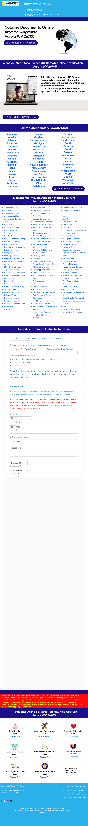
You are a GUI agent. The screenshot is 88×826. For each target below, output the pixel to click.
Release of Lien (10, 295)
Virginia (68, 167)
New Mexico (39, 170)
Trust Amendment (40, 233)
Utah (68, 161)
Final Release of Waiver (42, 295)
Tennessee (68, 155)
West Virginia (68, 175)
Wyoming (68, 182)
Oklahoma (39, 186)
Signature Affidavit (40, 213)
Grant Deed (37, 298)
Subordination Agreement (43, 222)
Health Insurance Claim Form (44, 301)
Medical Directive (70, 236)
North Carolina (39, 176)
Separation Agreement (42, 207)
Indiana (12, 173)
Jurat (65, 216)
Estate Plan (37, 289)
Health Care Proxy (11, 244)
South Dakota (68, 151)
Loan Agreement (11, 256)
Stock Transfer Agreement (73, 298)
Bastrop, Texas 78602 (10, 793)
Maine (38, 134)
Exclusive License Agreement (44, 292)
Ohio (39, 183)
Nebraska (38, 158)
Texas (68, 158)
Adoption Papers (11, 207)
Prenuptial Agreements (45, 751)
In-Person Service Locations (74, 790)
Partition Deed (68, 258)
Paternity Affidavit (70, 261)
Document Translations (44, 731)
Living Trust (8, 253)
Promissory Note (11, 284)
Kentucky (12, 183)
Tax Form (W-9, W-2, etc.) (43, 224)
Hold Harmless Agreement (14, 247)
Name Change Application (14, 272)
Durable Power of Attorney (14, 239)
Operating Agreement (71, 250)
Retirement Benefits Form (14, 304)
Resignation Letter (11, 301)
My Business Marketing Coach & (42, 808)
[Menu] (82, 6)
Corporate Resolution (41, 272)
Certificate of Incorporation (14, 227)
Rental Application (70, 287)
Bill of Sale (8, 224)
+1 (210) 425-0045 (33, 10)
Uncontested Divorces (73, 751)
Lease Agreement (11, 250)
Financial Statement (12, 241)
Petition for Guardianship (72, 267)
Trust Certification (40, 236)
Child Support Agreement (43, 270)
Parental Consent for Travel (14, 275)
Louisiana (12, 186)
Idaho (12, 167)
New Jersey (39, 167)
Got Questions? (71, 768)
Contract (7, 233)
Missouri (39, 152)
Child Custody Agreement (14, 230)
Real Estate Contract (12, 292)
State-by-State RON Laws (75, 797)
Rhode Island (68, 140)
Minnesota (39, 146)
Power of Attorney (11, 287)
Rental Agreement (11, 298)
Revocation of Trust (70, 289)
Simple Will (37, 216)
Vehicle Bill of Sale (40, 244)
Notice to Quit (68, 247)
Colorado (12, 149)
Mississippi (39, 149)
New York (38, 173)
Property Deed (10, 281)
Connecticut (12, 152)
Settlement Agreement (42, 210)
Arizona (11, 140)
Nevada (38, 161)
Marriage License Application (15, 258)
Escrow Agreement (40, 287)
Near (44, 733)
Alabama (12, 134)
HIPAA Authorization (41, 304)
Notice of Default (69, 244)
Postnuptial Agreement (72, 270)
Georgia (12, 161)
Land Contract (68, 219)
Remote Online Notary (76, 786)
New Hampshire (39, 164)
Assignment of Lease (12, 216)
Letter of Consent (70, 222)
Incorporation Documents (43, 312)
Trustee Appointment (71, 309)
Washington (68, 170)
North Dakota (38, 179)
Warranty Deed (39, 256)
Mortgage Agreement (71, 239)
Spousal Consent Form (42, 219)
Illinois (11, 170)
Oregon (68, 133)
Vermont (68, 164)
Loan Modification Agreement (74, 230)
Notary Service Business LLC (13, 790)
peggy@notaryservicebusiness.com (42, 14)
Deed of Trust (9, 236)
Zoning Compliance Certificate (45, 264)
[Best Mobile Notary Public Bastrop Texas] (2, 801)
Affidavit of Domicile (41, 267)
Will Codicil (37, 258)
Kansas (12, 179)
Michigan (39, 143)
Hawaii (12, 164)
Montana (39, 155)
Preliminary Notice (70, 272)
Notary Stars (59, 808)
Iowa (12, 176)
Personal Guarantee (70, 264)
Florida (12, 158)
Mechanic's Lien (69, 233)
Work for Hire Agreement (43, 261)
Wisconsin (68, 179)
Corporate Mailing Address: (13, 786)
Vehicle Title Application (72, 312)
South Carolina (68, 145)
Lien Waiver (67, 224)
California (11, 146)
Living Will (67, 227)
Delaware (12, 155)
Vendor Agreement (40, 247)
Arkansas (12, 143)
